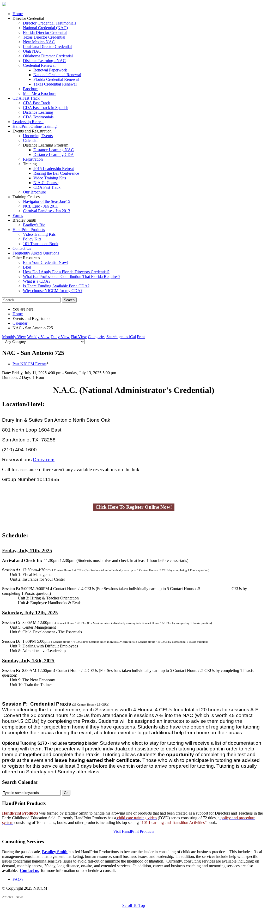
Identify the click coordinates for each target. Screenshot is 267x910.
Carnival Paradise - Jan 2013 (46, 211)
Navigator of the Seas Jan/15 (46, 201)
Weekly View (38, 337)
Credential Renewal (39, 65)
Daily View (60, 337)
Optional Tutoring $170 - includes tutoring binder (50, 743)
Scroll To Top (133, 905)
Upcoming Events (38, 136)
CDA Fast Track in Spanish (45, 107)
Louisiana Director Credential (47, 46)
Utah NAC (32, 51)
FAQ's (18, 879)
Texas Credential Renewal (55, 84)
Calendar (30, 140)
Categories (96, 337)
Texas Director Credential (44, 37)
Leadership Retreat (28, 121)
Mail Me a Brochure (39, 93)
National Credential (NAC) (45, 28)
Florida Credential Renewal (56, 79)
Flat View (79, 337)
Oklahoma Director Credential (48, 56)
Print (141, 337)
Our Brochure (34, 192)
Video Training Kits (49, 178)
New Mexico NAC (39, 42)
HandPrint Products (29, 229)
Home (18, 13)
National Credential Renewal (57, 74)
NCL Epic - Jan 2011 (40, 206)
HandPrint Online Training (35, 126)
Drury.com (43, 459)
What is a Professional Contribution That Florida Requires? (71, 276)
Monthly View (14, 337)
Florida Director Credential (45, 32)
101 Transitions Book (40, 243)
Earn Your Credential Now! (45, 262)
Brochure (30, 89)
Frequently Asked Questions (36, 253)
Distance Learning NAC (53, 150)
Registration (33, 159)
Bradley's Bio (34, 225)
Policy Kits (32, 239)
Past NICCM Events (29, 364)
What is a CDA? (36, 281)
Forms (18, 215)
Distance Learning (38, 112)
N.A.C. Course (45, 182)
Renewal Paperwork (50, 70)
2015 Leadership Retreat (53, 168)
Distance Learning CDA (53, 154)
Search (69, 300)
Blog (27, 267)
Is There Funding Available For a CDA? (56, 286)
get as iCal (127, 337)
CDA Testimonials (38, 117)
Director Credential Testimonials (49, 23)
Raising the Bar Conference (56, 173)
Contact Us (22, 248)
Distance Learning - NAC (44, 60)
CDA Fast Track (26, 98)
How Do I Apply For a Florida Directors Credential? (66, 272)
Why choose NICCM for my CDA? (52, 290)
